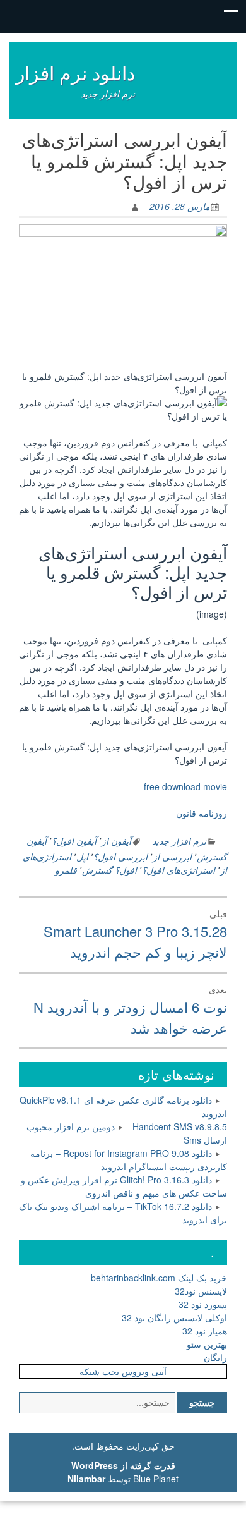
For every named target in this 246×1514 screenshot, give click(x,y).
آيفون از (116, 840)
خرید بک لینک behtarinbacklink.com (159, 1277)
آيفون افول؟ (74, 840)
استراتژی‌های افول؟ (178, 870)
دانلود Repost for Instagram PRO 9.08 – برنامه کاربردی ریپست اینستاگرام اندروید (128, 1160)
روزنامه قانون (201, 813)
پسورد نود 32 (203, 1304)
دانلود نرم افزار (75, 72)
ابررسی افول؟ (120, 856)
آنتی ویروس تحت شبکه (123, 1371)
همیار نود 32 (204, 1330)
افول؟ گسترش (109, 870)
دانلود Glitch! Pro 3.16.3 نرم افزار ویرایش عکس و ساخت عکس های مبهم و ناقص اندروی (124, 1186)
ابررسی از (172, 856)
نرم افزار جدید (179, 840)
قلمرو (66, 870)
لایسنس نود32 (201, 1291)
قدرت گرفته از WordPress (123, 1465)
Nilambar (86, 1478)
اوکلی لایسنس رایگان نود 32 (174, 1317)
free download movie (185, 786)
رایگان (215, 1357)
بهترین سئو (207, 1344)
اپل (82, 856)
